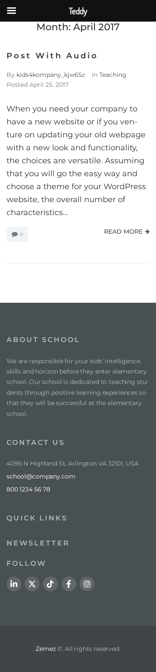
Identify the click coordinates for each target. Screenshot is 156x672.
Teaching (113, 75)
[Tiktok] (50, 584)
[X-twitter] (32, 584)
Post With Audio (52, 55)
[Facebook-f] (69, 584)
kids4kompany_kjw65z (50, 75)
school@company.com (40, 476)
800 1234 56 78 (28, 489)
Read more (123, 231)
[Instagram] (87, 584)
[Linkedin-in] (13, 584)
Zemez (45, 649)
